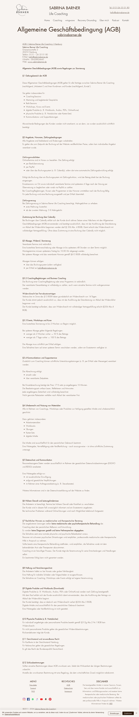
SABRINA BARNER (64, 8)
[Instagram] (24, 699)
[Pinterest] (50, 699)
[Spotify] (32, 699)
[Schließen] (136, 713)
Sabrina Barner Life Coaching (45, 709)
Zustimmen (128, 713)
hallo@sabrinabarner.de (38, 57)
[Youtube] (41, 699)
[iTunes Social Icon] (37, 699)
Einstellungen (114, 713)
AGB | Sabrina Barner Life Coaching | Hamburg (42, 44)
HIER (110, 703)
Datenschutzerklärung (12, 714)
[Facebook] (28, 699)
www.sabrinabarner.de (37, 61)
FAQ (33, 691)
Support (33, 688)
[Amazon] (45, 699)
